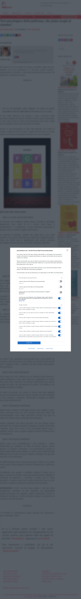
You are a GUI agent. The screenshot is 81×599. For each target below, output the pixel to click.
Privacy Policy (49, 348)
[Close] (67, 250)
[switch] (60, 281)
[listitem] (40, 278)
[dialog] (40, 299)
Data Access (40, 348)
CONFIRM (29, 342)
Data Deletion (31, 348)
